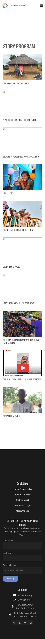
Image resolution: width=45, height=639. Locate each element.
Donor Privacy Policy (22, 489)
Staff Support (22, 500)
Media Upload (22, 511)
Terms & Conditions (22, 494)
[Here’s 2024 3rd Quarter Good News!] (22, 287)
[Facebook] (14, 622)
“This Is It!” (8, 193)
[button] (41, 5)
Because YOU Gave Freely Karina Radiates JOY (21, 156)
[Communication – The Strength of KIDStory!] (22, 363)
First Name (8, 540)
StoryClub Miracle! (11, 416)
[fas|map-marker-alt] (13, 606)
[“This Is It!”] (22, 177)
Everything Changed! (11, 266)
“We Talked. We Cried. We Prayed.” (17, 83)
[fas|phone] (15, 600)
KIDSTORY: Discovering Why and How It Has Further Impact (21, 341)
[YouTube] (25, 622)
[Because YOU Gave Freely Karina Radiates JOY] (22, 140)
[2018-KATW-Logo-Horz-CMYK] (14, 5)
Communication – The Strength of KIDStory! (22, 379)
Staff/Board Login (22, 505)
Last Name (8, 553)
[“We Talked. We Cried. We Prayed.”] (22, 67)
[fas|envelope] (15, 595)
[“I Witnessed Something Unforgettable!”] (22, 104)
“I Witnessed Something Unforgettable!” (20, 120)
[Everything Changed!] (22, 250)
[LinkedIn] (30, 622)
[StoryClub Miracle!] (22, 400)
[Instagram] (19, 622)
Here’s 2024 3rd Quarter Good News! (18, 303)
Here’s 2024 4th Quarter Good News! (18, 229)
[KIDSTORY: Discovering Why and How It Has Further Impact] (22, 324)
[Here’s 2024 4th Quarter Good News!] (22, 214)
